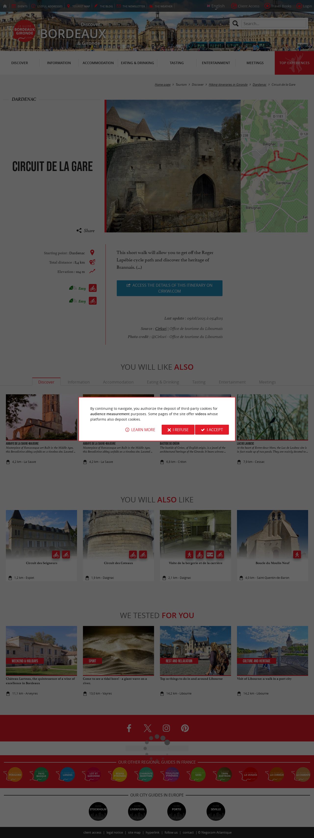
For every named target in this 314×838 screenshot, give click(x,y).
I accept (215, 429)
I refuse (181, 429)
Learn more (143, 429)
